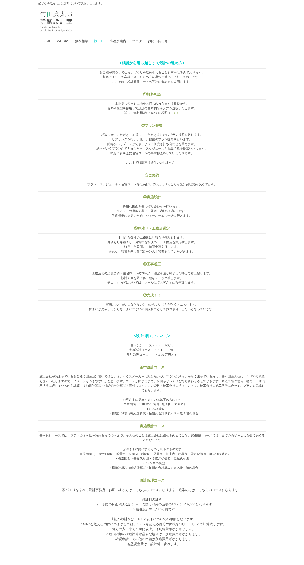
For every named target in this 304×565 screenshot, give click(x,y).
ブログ (137, 41)
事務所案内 (118, 41)
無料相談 (81, 41)
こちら (175, 113)
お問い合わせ (158, 41)
